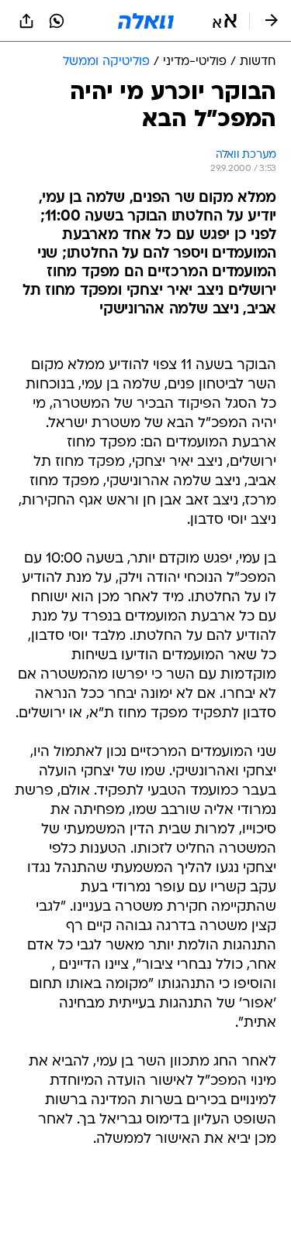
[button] (225, 21)
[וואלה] (146, 21)
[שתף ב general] (26, 20)
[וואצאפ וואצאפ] (56, 21)
